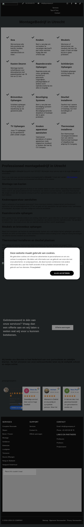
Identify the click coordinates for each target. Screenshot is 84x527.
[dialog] (42, 263)
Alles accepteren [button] (62, 273)
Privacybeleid (35, 267)
